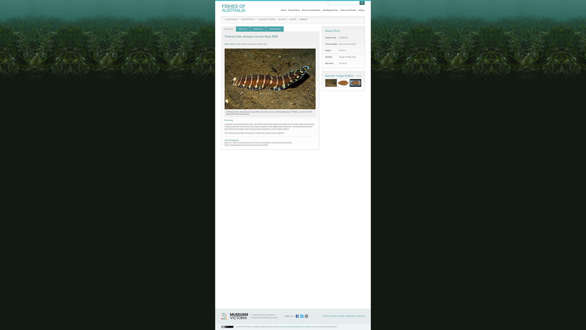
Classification (231, 19)
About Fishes (294, 10)
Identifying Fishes (330, 10)
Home (283, 10)
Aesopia (293, 19)
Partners (326, 316)
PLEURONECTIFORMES (266, 19)
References (258, 29)
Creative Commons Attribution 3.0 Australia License (298, 327)
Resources (351, 316)
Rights (342, 316)
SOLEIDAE (282, 19)
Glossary (361, 316)
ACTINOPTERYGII (247, 19)
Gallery (361, 10)
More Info (243, 29)
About (334, 316)
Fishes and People (348, 10)
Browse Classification (311, 10)
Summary (228, 29)
